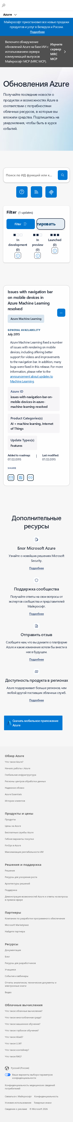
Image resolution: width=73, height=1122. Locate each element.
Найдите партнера (15, 931)
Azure (8, 14)
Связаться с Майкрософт (18, 1096)
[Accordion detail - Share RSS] (20, 477)
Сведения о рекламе (16, 1108)
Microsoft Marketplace (17, 924)
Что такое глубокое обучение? (22, 1030)
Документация (13, 950)
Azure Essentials (13, 794)
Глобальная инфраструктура (20, 774)
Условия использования (18, 1102)
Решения (10, 870)
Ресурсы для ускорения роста (21, 877)
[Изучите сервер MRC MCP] (51, 192)
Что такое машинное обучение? (22, 1023)
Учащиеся (10, 969)
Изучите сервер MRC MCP (56, 51)
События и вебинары (16, 976)
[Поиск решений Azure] (4, 5)
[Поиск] (63, 175)
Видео (8, 992)
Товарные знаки (43, 1102)
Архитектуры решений (17, 883)
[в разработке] (17, 255)
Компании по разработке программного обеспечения (35, 918)
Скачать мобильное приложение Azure (35, 723)
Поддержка (11, 890)
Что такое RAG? (13, 1056)
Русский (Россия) (20, 1067)
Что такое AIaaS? (14, 1036)
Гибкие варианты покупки (19, 838)
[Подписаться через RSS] (36, 192)
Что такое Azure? (14, 761)
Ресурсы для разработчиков (20, 963)
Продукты (10, 819)
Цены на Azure (13, 825)
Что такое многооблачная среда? (23, 1017)
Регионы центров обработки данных (25, 781)
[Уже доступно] (54, 250)
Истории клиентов (15, 800)
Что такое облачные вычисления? (23, 1010)
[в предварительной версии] (37, 255)
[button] (22, 192)
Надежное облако (14, 787)
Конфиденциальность (46, 1096)
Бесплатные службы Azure (19, 832)
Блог (7, 956)
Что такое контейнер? (17, 1049)
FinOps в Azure (13, 845)
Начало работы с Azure (17, 768)
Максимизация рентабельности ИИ (24, 851)
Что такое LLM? (13, 1043)
